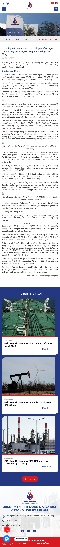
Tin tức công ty (23, 39)
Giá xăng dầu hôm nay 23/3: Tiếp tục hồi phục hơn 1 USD (28, 344)
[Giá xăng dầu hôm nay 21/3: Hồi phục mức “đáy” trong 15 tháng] (30, 435)
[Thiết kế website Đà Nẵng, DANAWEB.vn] (43, 544)
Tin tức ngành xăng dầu (46, 39)
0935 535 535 (11, 520)
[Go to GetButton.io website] (6, 544)
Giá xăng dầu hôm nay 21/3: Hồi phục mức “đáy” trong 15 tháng (26, 462)
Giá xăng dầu (7, 71)
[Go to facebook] (6, 538)
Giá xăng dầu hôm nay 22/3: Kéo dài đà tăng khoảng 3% (27, 403)
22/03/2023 (8, 399)
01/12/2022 (9, 58)
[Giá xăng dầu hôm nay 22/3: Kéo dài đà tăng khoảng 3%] (30, 376)
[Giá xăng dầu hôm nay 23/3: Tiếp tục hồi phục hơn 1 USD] (30, 317)
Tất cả (7, 39)
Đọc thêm (46, 349)
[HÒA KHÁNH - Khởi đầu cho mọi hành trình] (30, 5)
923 (21, 58)
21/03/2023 (8, 458)
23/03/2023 (8, 340)
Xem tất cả (30, 479)
